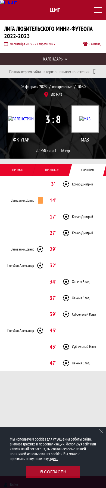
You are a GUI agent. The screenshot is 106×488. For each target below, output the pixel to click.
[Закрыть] (101, 431)
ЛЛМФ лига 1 (46, 150)
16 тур (65, 150)
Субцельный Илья (84, 314)
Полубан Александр (20, 265)
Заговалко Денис (22, 200)
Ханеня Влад (80, 282)
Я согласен (53, 472)
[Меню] (98, 10)
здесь (53, 458)
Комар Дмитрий (82, 184)
